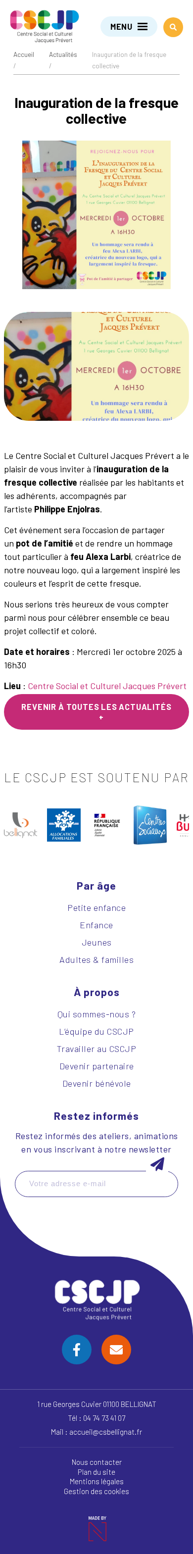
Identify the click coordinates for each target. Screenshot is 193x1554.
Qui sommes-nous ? (96, 1013)
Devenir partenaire (96, 1065)
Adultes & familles (96, 959)
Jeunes (97, 942)
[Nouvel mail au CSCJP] (116, 1349)
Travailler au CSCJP (97, 1048)
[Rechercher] (173, 27)
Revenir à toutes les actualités (96, 706)
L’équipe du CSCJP (96, 1031)
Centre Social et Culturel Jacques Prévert (107, 685)
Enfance (96, 924)
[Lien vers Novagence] (96, 1529)
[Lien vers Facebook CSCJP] (77, 1349)
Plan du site (96, 1471)
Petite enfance (96, 907)
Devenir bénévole (96, 1083)
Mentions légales (97, 1481)
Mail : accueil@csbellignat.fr (96, 1431)
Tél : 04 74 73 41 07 (96, 1417)
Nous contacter (97, 1461)
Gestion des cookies (96, 1491)
